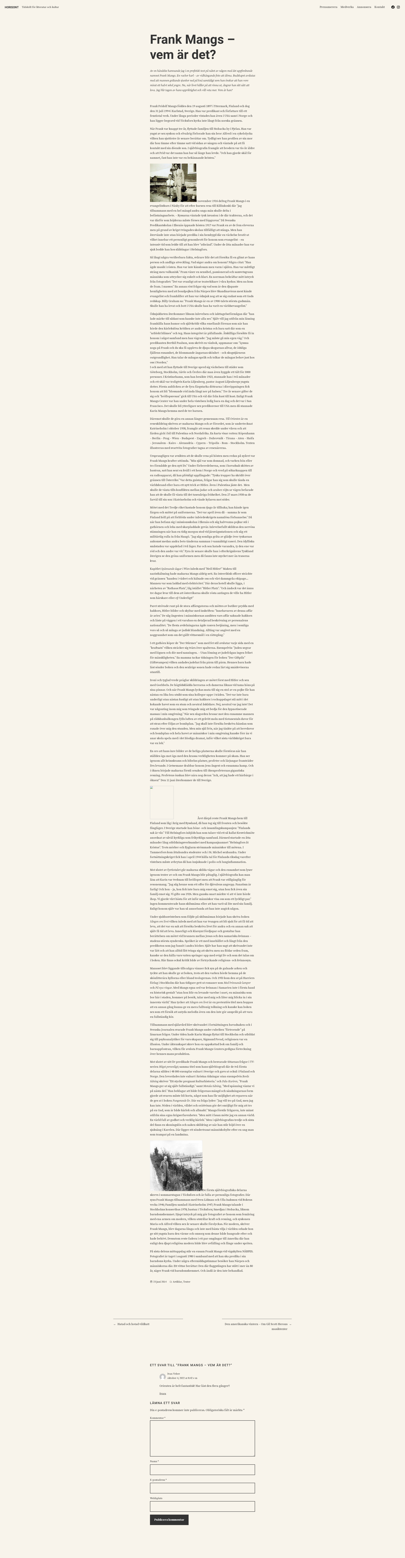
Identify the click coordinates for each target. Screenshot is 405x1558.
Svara (162, 1393)
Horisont (12, 7)
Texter (186, 1281)
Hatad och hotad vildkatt (133, 1324)
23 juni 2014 (159, 1281)
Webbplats (156, 1498)
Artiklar (177, 1281)
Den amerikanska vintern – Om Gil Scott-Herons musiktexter (256, 1326)
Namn (154, 1461)
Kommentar (157, 1418)
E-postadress (158, 1480)
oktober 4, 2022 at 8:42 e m (182, 1378)
